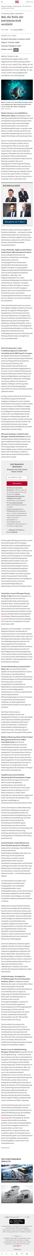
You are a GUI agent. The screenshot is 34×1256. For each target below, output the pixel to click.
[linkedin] (17, 1254)
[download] (27, 1254)
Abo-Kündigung (23, 1228)
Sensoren (4, 614)
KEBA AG (4, 43)
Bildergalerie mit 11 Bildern (15, 222)
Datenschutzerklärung (14, 509)
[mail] (22, 1253)
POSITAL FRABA (13, 43)
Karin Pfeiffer (18, 30)
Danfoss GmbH (6, 49)
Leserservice (16, 1226)
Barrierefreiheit (10, 1228)
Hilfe (4, 1232)
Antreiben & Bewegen (6, 6)
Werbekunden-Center (9, 1230)
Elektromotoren (17, 6)
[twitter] (6, 1253)
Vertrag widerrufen (12, 1232)
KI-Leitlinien (22, 1232)
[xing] (12, 1254)
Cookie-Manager (7, 1226)
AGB (17, 1228)
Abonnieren (17, 483)
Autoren (29, 1232)
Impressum (19, 1230)
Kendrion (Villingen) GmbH (11, 46)
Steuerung (5, 1118)
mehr (16, 50)
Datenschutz (28, 1226)
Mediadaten (27, 1230)
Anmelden (29, 2)
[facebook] (2, 1253)
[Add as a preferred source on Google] (17, 1221)
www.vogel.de (17, 1245)
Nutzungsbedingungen (16, 503)
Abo (22, 1226)
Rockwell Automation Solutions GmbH (15, 39)
